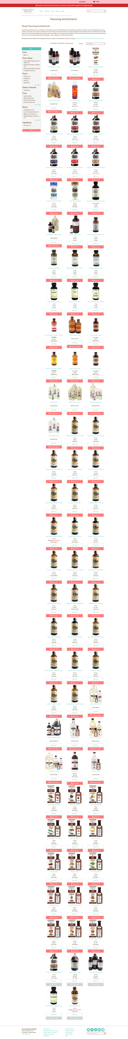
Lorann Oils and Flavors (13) (31, 112)
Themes (47, 11)
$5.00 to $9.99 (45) (29, 98)
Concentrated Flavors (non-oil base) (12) (31, 61)
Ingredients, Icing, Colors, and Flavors (35, 15)
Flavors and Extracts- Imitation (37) (32, 65)
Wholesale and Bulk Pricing (50, 1031)
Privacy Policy (69, 1034)
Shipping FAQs (69, 1029)
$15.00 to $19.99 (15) (29, 102)
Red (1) (26, 55)
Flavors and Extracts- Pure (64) (32, 68)
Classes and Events (48, 1034)
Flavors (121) (27, 125)
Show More (38, 85)
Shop (41, 11)
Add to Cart (96, 79)
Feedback (46, 1036)
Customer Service (70, 1031)
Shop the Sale (88, 5)
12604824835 (26, 1034)
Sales (57, 11)
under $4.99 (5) (28, 96)
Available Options (54, 78)
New (52, 11)
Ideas (62, 11)
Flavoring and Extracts (67, 15)
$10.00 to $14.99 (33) (29, 100)
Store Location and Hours (50, 1032)
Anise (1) (26, 80)
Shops (23, 15)
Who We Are (46, 1029)
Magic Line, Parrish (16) (30, 114)
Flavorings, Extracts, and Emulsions (52, 15)
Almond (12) (27, 76)
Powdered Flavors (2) (29, 70)
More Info (53, 74)
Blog (66, 1036)
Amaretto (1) (27, 78)
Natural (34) (27, 90)
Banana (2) (27, 82)
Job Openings (68, 1032)
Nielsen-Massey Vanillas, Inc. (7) (31, 117)
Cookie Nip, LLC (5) (29, 110)
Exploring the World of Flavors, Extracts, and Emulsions (89, 38)
